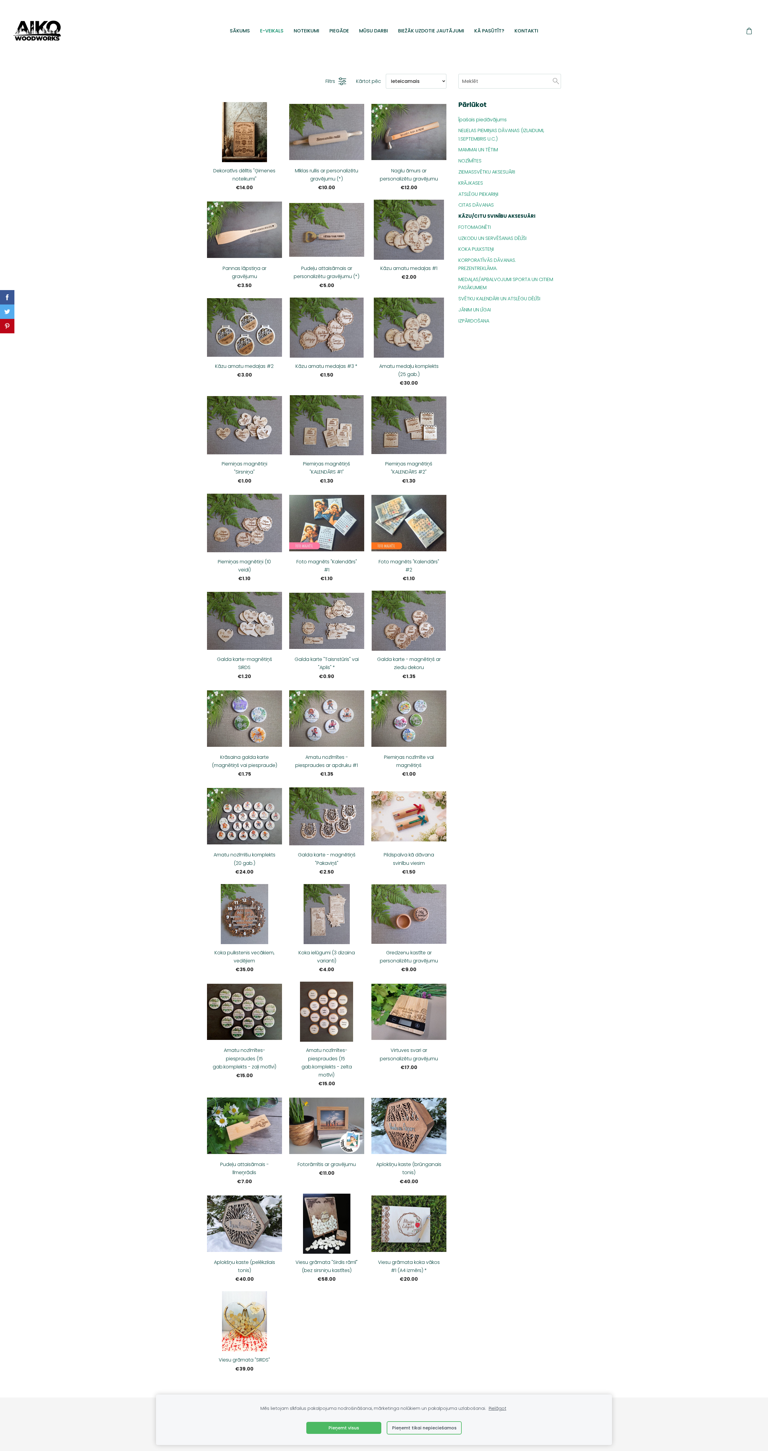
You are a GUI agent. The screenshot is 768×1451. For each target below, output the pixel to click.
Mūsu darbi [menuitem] (373, 30)
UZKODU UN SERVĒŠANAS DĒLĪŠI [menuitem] (492, 238)
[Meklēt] (556, 81)
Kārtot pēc (368, 81)
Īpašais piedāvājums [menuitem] (482, 119)
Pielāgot (497, 1408)
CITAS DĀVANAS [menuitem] (476, 204)
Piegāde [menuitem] (339, 30)
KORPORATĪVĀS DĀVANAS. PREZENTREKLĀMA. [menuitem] (487, 264)
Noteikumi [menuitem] (306, 30)
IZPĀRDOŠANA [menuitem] (473, 320)
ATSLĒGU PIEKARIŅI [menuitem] (478, 194)
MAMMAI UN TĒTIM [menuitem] (478, 149)
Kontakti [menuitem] (526, 30)
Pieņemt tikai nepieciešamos (424, 1428)
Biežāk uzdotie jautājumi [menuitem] (431, 30)
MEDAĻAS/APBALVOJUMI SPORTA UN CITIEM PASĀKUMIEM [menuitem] (505, 283)
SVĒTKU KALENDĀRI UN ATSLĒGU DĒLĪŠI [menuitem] (499, 298)
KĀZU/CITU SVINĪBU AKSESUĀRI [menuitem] (497, 216)
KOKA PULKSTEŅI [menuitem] (476, 249)
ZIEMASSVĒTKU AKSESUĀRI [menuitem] (486, 171)
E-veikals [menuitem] (272, 30)
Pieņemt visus (343, 1428)
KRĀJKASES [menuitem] (470, 183)
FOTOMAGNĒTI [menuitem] (474, 227)
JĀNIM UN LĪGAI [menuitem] (474, 309)
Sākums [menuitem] (240, 30)
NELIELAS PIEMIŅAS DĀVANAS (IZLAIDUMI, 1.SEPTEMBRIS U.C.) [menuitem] (501, 134)
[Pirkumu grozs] (749, 31)
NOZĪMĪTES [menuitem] (470, 160)
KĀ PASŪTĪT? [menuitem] (489, 30)
